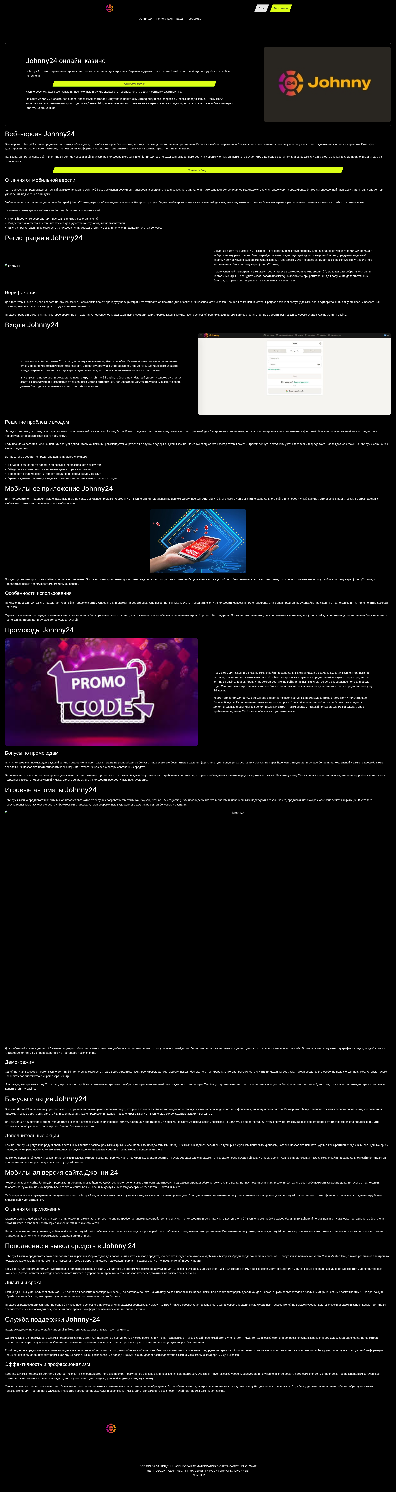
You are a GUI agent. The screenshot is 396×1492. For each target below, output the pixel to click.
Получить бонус (134, 83)
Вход (261, 8)
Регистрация (281, 8)
